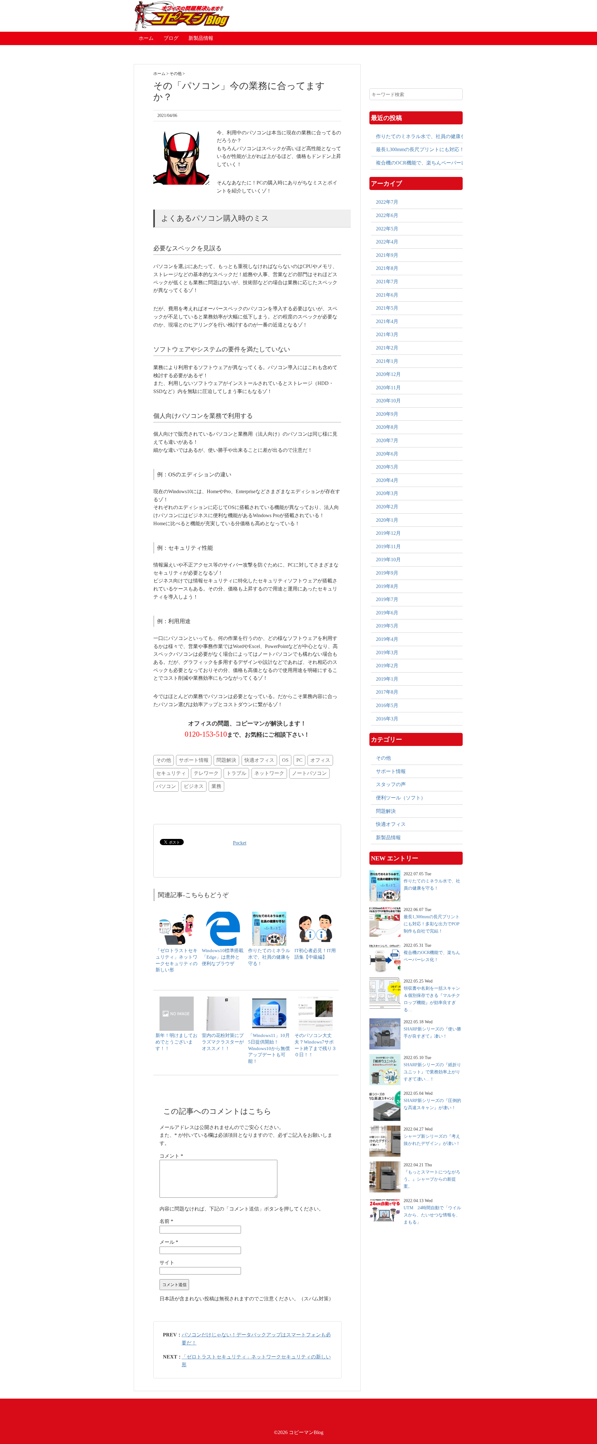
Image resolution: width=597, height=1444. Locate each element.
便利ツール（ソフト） (401, 797)
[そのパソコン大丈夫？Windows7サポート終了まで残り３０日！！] (315, 999)
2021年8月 (387, 268)
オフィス (320, 760)
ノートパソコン (309, 773)
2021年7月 (387, 281)
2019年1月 (387, 679)
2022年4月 (387, 241)
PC (299, 760)
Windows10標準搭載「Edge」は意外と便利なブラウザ (222, 957)
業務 (216, 786)
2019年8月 (387, 586)
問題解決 (226, 760)
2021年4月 (387, 321)
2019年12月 (388, 533)
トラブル (236, 773)
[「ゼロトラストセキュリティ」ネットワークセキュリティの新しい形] (177, 914)
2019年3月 (387, 652)
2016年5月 (387, 705)
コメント (171, 1156)
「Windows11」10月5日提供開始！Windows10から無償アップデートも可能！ (269, 1048)
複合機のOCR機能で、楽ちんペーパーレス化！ (419, 162)
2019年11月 (388, 546)
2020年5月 (387, 467)
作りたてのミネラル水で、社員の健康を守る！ (269, 957)
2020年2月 (387, 506)
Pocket (239, 842)
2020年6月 (387, 453)
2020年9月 (387, 414)
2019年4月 (387, 639)
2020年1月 (387, 520)
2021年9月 (387, 255)
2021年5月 (387, 308)
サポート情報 (194, 760)
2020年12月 (388, 374)
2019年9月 (387, 573)
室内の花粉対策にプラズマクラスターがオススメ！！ (223, 1042)
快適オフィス (259, 760)
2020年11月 (388, 387)
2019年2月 (387, 665)
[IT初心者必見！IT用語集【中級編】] (315, 914)
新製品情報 (200, 38)
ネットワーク (269, 773)
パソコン (166, 786)
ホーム (146, 38)
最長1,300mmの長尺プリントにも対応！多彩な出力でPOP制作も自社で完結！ (419, 149)
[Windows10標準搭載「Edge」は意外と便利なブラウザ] (223, 914)
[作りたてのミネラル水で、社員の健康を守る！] (269, 914)
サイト (167, 1262)
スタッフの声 (391, 784)
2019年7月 (387, 599)
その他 (163, 760)
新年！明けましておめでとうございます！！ (176, 1042)
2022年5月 (387, 228)
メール (169, 1242)
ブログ (171, 38)
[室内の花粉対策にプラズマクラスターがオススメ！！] (223, 999)
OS (285, 760)
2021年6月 (387, 295)
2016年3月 (387, 718)
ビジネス (194, 786)
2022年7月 (387, 202)
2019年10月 (388, 559)
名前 (166, 1221)
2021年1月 (387, 361)
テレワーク (206, 773)
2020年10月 (388, 400)
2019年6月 (387, 612)
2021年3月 (387, 334)
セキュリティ (171, 773)
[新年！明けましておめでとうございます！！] (177, 999)
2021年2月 (387, 347)
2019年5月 (387, 625)
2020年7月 (387, 440)
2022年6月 (387, 215)
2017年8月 (387, 692)
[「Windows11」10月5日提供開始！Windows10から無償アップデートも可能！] (269, 999)
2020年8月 (387, 427)
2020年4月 (387, 480)
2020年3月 (387, 493)
